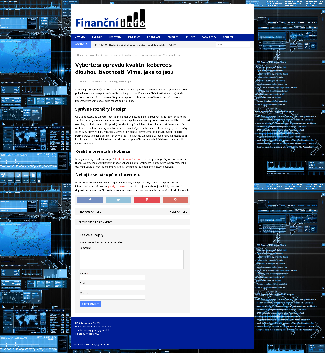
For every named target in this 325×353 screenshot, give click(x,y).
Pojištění (173, 37)
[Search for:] (233, 44)
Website (84, 293)
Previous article (90, 211)
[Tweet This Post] (118, 200)
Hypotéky (115, 37)
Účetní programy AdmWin (88, 323)
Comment (85, 247)
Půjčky (190, 37)
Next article (178, 211)
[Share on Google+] (175, 200)
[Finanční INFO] (162, 19)
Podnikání (153, 37)
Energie (97, 37)
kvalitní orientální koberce (130, 159)
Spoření (228, 37)
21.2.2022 (84, 81)
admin (98, 81)
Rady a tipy (209, 37)
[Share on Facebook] (90, 200)
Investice (134, 37)
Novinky (79, 37)
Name (83, 273)
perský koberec (117, 186)
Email (83, 283)
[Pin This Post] (147, 200)
